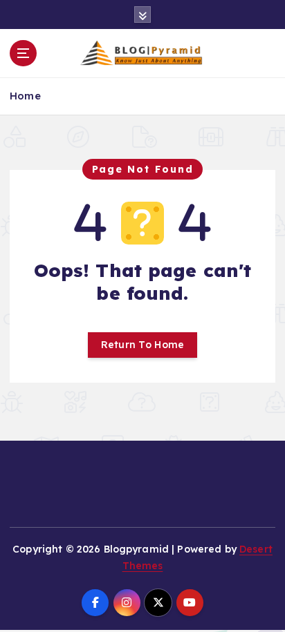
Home (25, 95)
